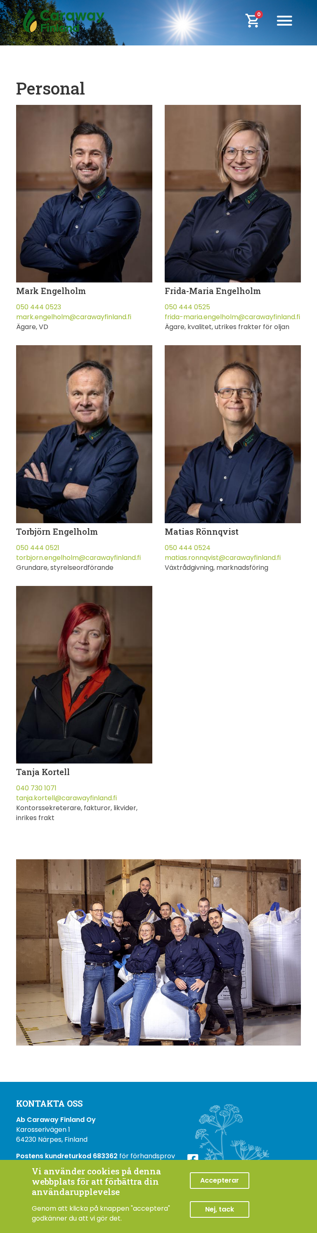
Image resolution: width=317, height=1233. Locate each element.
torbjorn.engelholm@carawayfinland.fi (78, 557)
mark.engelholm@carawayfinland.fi (73, 317)
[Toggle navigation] (284, 21)
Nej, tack (219, 1209)
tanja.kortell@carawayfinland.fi (66, 798)
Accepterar (219, 1180)
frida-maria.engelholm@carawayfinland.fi (232, 317)
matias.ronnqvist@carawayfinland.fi (223, 557)
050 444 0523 (38, 307)
